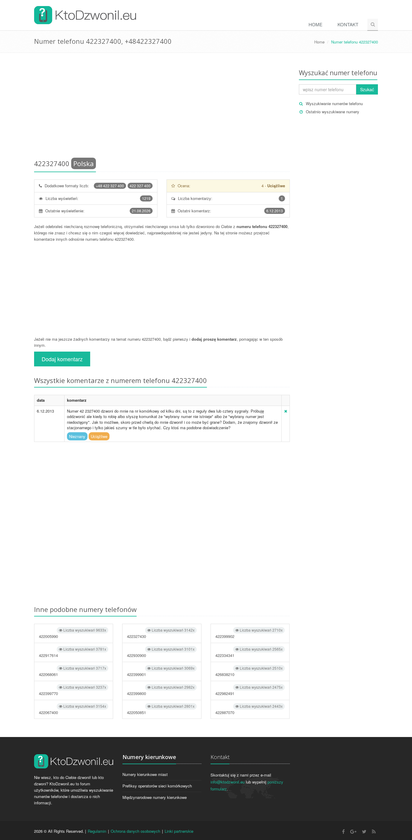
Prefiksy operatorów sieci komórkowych (157, 786)
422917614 (72, 652)
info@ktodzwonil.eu (228, 782)
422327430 (160, 633)
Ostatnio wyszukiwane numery (332, 111)
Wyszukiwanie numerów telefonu (334, 103)
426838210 (249, 671)
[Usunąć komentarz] (285, 411)
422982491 (249, 690)
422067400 (72, 709)
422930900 (160, 652)
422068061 (72, 671)
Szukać (367, 89)
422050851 (160, 709)
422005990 (72, 633)
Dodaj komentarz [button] (62, 359)
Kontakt (348, 24)
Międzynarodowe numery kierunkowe (154, 797)
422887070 (249, 709)
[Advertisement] (162, 107)
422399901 (160, 671)
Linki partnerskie (179, 831)
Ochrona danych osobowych (135, 831)
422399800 (160, 690)
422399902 (249, 633)
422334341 (249, 652)
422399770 (72, 690)
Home (315, 24)
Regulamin (97, 831)
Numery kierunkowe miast (145, 774)
